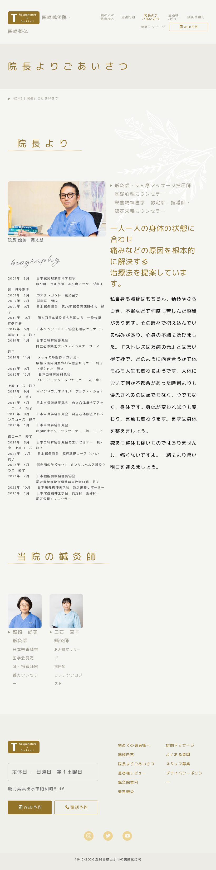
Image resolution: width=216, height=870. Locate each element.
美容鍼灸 (126, 791)
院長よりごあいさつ (151, 17)
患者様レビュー (173, 17)
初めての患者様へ (108, 17)
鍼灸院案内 (196, 17)
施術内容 (128, 17)
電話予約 (79, 807)
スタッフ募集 (178, 763)
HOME (18, 98)
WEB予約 (191, 27)
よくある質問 (178, 754)
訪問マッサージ (153, 27)
